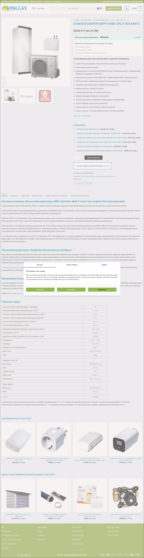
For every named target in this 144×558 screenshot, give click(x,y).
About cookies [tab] (72, 265)
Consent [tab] (40, 265)
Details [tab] (104, 265)
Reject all (40, 289)
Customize (71, 289)
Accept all (102, 289)
